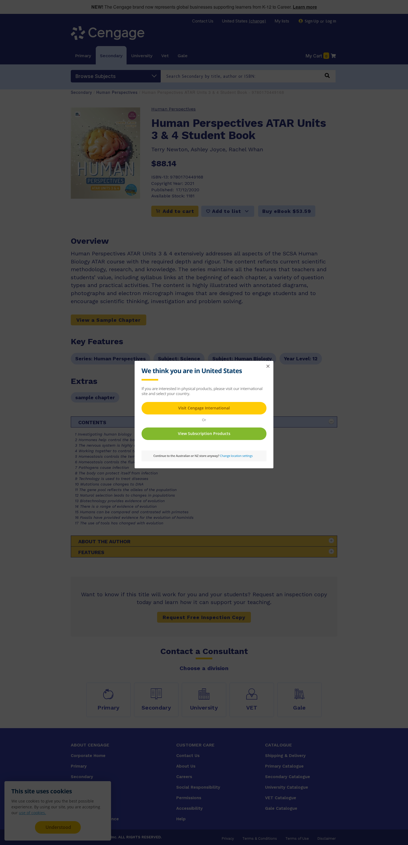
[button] (268, 366)
